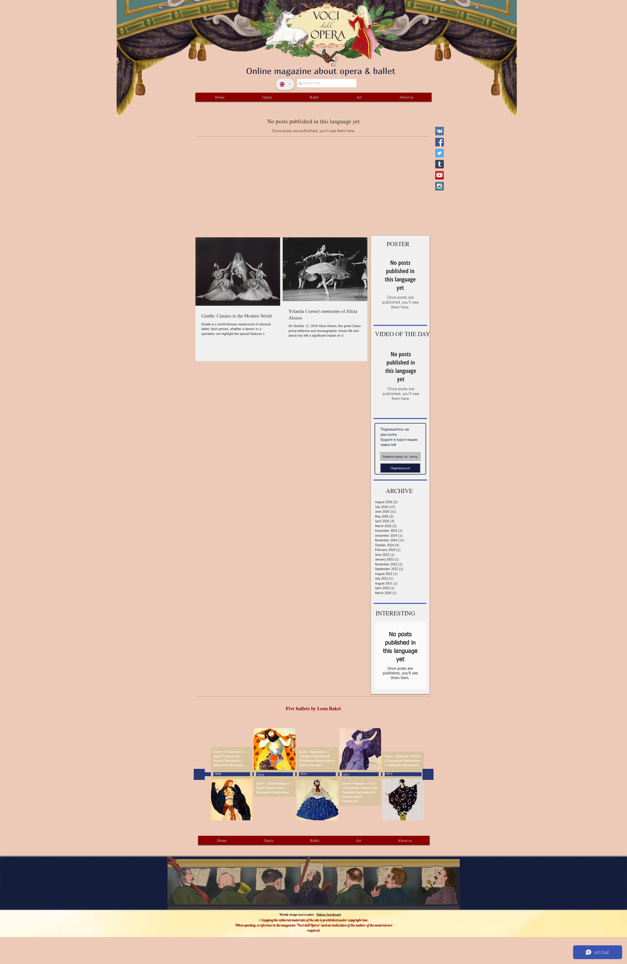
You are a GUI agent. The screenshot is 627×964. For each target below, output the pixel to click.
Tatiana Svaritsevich (328, 914)
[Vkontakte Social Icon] (439, 131)
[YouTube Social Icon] (439, 175)
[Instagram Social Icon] (439, 186)
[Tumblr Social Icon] (439, 164)
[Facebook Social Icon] (439, 142)
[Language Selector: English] (285, 84)
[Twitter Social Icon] (439, 153)
